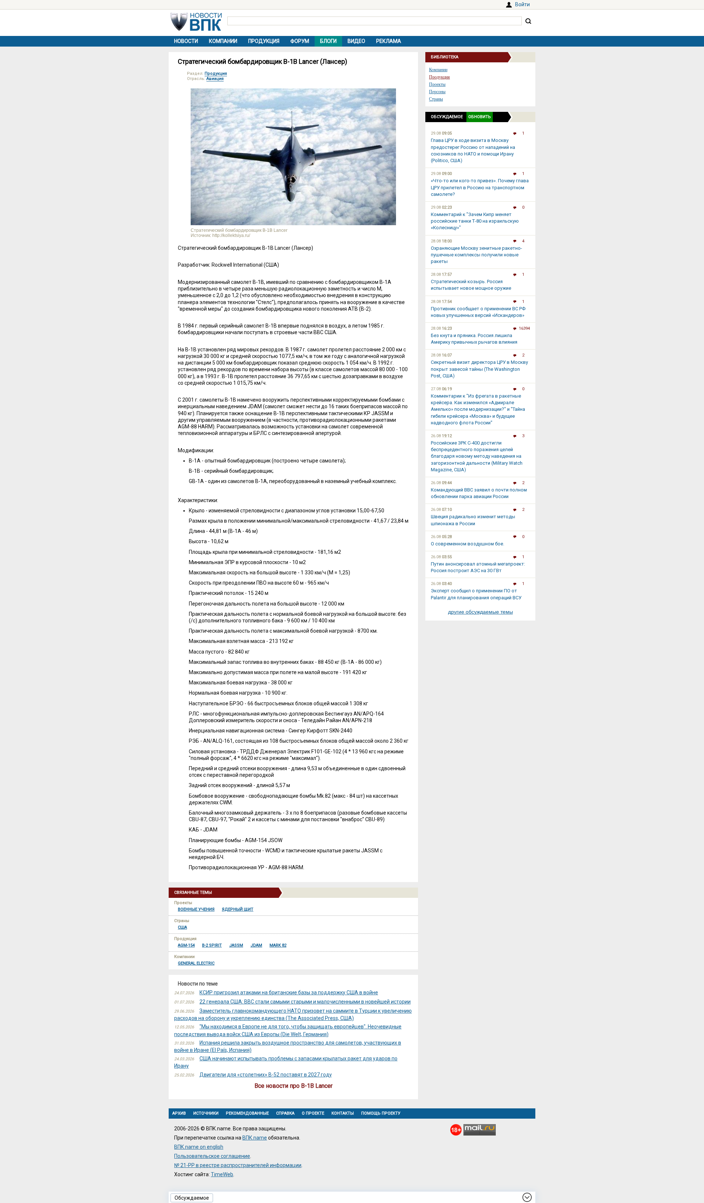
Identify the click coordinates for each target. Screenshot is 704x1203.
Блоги (328, 41)
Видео (356, 41)
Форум (299, 41)
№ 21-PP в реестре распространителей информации (237, 1165)
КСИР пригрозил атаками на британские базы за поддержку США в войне (288, 992)
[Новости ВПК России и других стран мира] (196, 29)
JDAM (256, 945)
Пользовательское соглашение (212, 1156)
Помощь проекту (380, 1113)
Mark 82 (278, 945)
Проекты (437, 84)
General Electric (196, 963)
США (182, 927)
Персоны (437, 91)
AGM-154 (186, 945)
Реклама (388, 41)
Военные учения (196, 909)
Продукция (263, 41)
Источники (206, 1113)
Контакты (342, 1113)
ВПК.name (254, 1138)
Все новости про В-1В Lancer (293, 1085)
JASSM (236, 945)
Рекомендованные (247, 1113)
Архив (179, 1113)
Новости (186, 41)
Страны (436, 99)
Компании (223, 41)
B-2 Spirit (212, 945)
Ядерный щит (237, 909)
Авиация (215, 78)
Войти (522, 4)
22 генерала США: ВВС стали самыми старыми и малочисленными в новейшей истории (305, 1002)
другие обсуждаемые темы (480, 612)
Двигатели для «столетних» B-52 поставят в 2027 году (265, 1075)
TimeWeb (222, 1174)
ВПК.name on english (198, 1147)
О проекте (313, 1113)
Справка (285, 1113)
